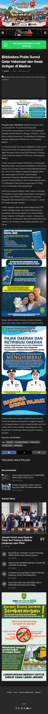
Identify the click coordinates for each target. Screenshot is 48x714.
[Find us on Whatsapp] (30, 708)
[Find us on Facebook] (16, 708)
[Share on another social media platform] (39, 452)
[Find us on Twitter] (19, 708)
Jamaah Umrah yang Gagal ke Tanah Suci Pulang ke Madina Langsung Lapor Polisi (17, 540)
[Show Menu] (3, 32)
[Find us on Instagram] (24, 708)
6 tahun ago (18, 480)
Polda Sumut (35, 442)
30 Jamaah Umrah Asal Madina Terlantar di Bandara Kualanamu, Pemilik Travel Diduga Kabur (26, 574)
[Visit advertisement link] (24, 13)
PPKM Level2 (7, 445)
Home (15, 692)
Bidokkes (10, 442)
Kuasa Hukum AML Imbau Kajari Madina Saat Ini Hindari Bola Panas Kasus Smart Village (25, 583)
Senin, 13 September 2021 (21, 71)
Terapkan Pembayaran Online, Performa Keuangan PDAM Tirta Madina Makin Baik (27, 486)
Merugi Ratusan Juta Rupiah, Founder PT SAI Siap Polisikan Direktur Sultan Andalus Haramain (25, 554)
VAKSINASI (18, 445)
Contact (9, 692)
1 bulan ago (18, 490)
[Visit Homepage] (24, 32)
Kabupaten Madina (22, 442)
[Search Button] (45, 32)
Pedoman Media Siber (26, 692)
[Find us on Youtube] (27, 708)
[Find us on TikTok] (22, 708)
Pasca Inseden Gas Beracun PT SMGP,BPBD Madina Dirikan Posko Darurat (28, 476)
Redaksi (6, 71)
